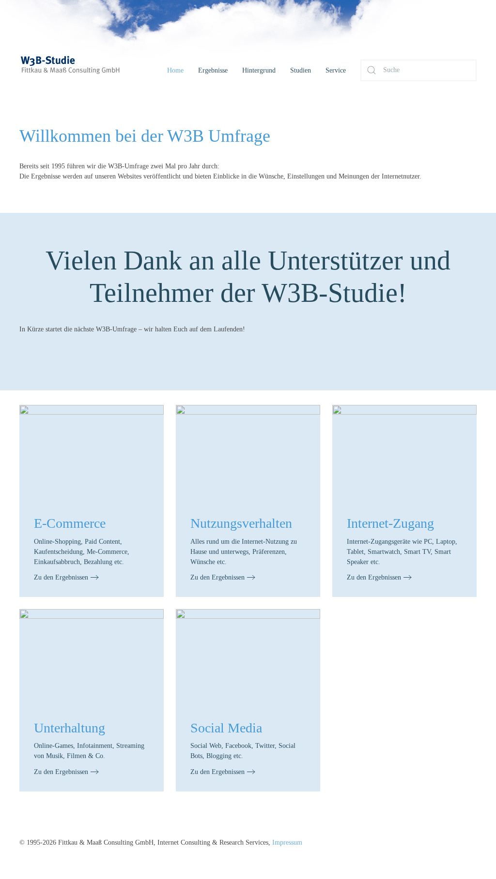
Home (175, 70)
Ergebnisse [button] (213, 70)
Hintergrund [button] (259, 70)
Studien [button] (300, 70)
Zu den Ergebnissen (61, 577)
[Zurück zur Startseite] (82, 70)
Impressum (287, 842)
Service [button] (336, 70)
